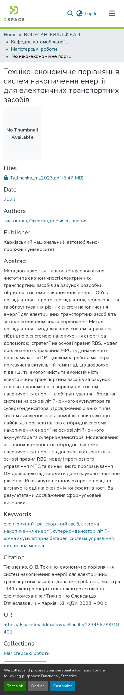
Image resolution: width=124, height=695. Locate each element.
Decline (38, 686)
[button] (14, 13)
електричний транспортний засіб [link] (41, 524)
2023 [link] (10, 199)
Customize (62, 686)
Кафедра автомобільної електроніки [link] (41, 42)
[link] (62, 178)
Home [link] (10, 34)
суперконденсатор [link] (74, 531)
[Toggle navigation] (112, 13)
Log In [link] (91, 13)
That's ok (15, 686)
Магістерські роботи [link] (34, 49)
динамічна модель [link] (24, 545)
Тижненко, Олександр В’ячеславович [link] (46, 220)
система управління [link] (92, 538)
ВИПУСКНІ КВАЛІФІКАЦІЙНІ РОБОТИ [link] (54, 34)
